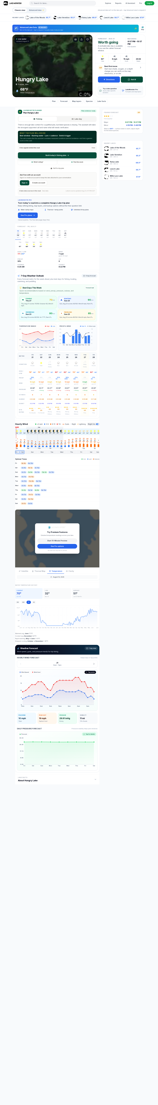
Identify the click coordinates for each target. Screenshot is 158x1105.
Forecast (64, 101)
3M (18, 602)
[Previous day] (20, 663)
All (34, 602)
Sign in (24, 183)
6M (23, 602)
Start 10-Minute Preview (57, 541)
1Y (28, 602)
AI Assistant (130, 3)
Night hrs (91, 424)
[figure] (57, 690)
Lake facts (101, 101)
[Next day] (93, 663)
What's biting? (38, 162)
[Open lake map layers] (75, 39)
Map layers (76, 101)
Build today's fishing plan (56, 155)
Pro (140, 3)
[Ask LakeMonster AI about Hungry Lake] (140, 67)
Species (89, 101)
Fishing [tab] (39, 119)
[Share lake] (81, 39)
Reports (118, 3)
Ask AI (133, 79)
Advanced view (36, 10)
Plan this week (78, 162)
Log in (149, 3)
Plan (54, 101)
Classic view (20, 10)
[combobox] (62, 3)
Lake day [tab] (78, 119)
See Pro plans (26, 215)
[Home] (13, 3)
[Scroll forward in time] (98, 440)
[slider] (57, 452)
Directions (110, 79)
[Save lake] (87, 39)
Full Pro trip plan (58, 168)
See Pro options (57, 546)
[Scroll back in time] (16, 440)
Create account (38, 183)
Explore (108, 3)
